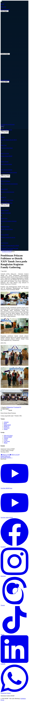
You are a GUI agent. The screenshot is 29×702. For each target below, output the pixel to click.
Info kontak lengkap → (6, 457)
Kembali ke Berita (7, 251)
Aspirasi (3, 124)
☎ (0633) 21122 (14, 454)
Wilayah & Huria (8, 435)
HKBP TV (6, 426)
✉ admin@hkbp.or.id (10, 455)
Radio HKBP (7, 425)
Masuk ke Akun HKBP (7, 250)
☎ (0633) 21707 (5, 454)
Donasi (2, 80)
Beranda (3, 9)
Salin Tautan (5, 408)
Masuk (2, 126)
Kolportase (7, 80)
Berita (5, 423)
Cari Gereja (8, 124)
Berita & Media (4, 54)
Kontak (13, 124)
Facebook (16, 407)
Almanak (7, 9)
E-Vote (5, 440)
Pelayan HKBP (8, 437)
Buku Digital (4, 11)
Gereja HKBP (4, 81)
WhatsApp (10, 407)
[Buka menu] (2, 128)
